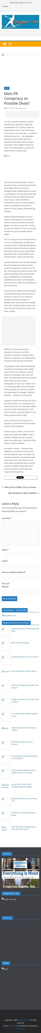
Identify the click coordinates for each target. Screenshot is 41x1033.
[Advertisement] (23, 114)
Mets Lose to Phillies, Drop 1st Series (20, 487)
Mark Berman (21, 108)
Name (5, 550)
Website (5, 586)
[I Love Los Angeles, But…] (20, 880)
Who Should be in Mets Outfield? (22, 493)
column (30, 182)
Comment (7, 518)
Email (5, 561)
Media (7, 88)
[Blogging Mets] (4, 44)
